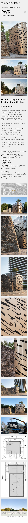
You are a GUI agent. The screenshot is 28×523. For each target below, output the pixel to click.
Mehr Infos (20, 516)
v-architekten (11, 3)
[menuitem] (17, 7)
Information (4, 7)
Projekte (12, 7)
